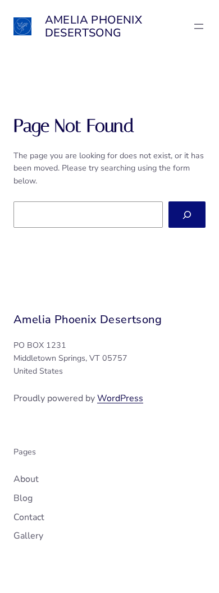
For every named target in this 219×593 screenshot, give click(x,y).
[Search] (187, 214)
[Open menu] (199, 26)
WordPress (120, 398)
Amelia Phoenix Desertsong (94, 26)
